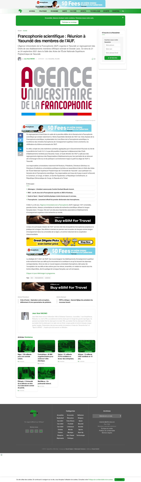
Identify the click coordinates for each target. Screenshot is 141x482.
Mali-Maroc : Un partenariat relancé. (44, 382)
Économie (54, 11)
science (47, 278)
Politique (43, 11)
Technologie (95, 11)
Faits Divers (70, 421)
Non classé (70, 435)
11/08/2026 (81, 361)
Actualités (51, 59)
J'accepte (119, 479)
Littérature (70, 427)
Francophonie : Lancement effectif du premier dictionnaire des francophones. (54, 199)
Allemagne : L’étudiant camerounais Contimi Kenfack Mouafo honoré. (51, 189)
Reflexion (81, 415)
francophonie (39, 278)
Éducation (70, 418)
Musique (70, 432)
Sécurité (80, 424)
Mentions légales (107, 433)
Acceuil (32, 11)
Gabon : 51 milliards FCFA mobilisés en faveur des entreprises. (66, 356)
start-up (80, 432)
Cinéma (60, 429)
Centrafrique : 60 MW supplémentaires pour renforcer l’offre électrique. (45, 357)
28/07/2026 (41, 386)
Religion (80, 418)
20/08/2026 (41, 363)
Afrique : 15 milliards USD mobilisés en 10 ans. (85, 356)
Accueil (20, 30)
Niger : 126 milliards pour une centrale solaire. (24, 356)
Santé (64, 11)
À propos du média (107, 428)
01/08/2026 (21, 390)
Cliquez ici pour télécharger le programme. (40, 273)
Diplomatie (60, 438)
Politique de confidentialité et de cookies (100, 479)
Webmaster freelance (80, 449)
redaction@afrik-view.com (107, 422)
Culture (73, 11)
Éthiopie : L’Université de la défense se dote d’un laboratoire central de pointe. (26, 384)
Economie (28, 351)
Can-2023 (60, 424)
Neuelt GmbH (95, 449)
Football (70, 424)
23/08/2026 (21, 361)
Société (106, 11)
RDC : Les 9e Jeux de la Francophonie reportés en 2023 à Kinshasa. (50, 193)
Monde (70, 429)
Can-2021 (60, 421)
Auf (32, 278)
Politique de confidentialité (107, 431)
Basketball (60, 418)
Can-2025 (60, 427)
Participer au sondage (69, 22)
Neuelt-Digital (69, 449)
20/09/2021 (41, 59)
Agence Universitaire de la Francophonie (54, 205)
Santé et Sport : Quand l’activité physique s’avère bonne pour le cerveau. (52, 196)
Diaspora (115, 11)
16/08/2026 (61, 361)
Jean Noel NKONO (29, 59)
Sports (83, 11)
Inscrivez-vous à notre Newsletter (111, 41)
